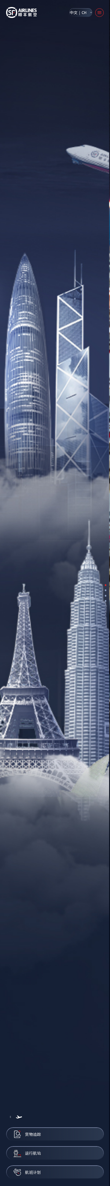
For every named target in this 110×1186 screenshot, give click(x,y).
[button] (10, 1116)
